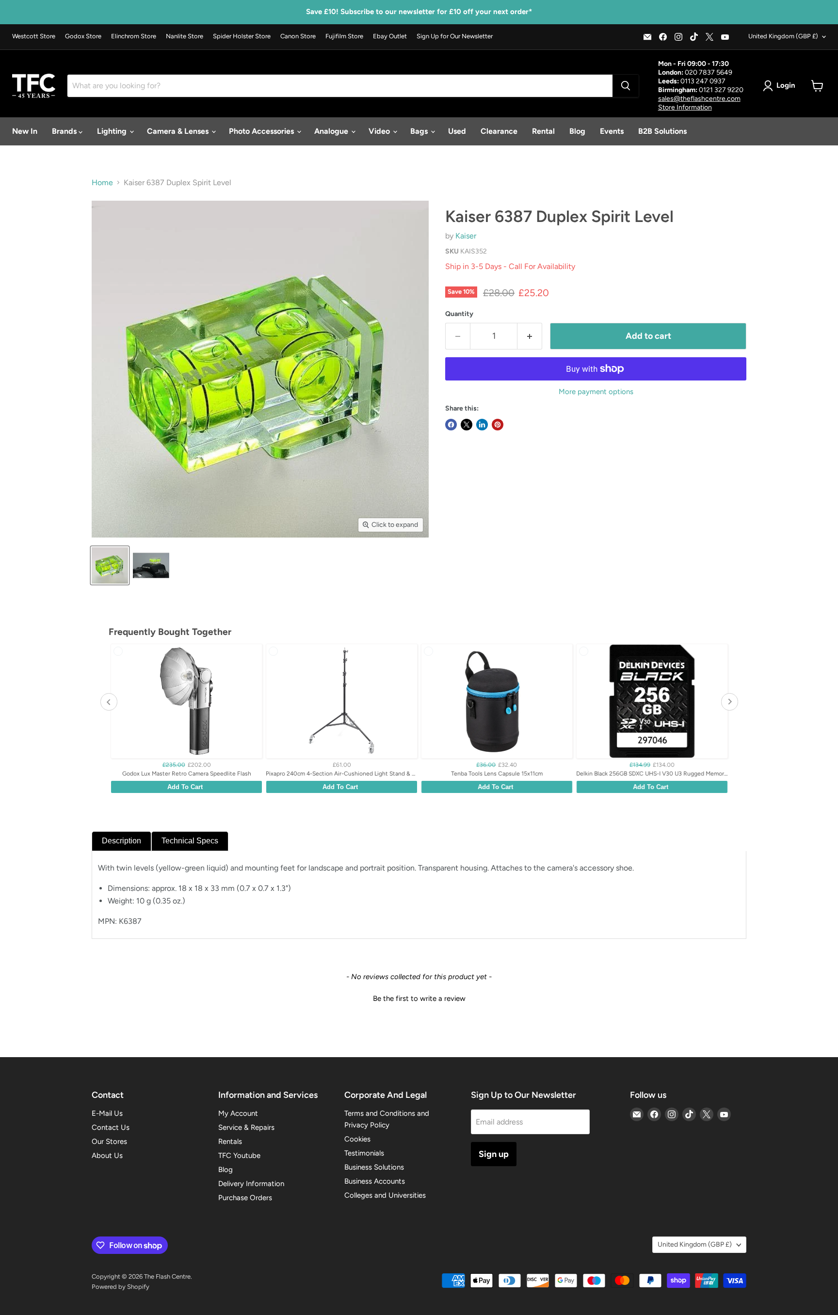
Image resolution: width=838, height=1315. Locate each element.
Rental (543, 131)
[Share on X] (466, 424)
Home (102, 182)
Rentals (230, 1141)
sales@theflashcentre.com (699, 99)
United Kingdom (783, 36)
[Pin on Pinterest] (497, 424)
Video (380, 131)
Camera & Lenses (178, 131)
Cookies (357, 1139)
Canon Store (298, 36)
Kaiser (465, 235)
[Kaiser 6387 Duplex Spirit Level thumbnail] (110, 565)
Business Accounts (374, 1181)
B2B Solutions (662, 131)
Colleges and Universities (385, 1195)
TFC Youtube (239, 1155)
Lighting (113, 131)
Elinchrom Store (133, 36)
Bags (420, 131)
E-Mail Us (107, 1113)
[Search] (625, 86)
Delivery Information (251, 1183)
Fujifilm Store (344, 36)
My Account (238, 1113)
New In (24, 131)
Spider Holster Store (242, 36)
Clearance (499, 131)
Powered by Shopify (120, 1286)
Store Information (685, 107)
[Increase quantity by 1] (529, 336)
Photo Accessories (262, 131)
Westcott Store (33, 36)
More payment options (596, 392)
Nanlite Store (184, 36)
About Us (107, 1155)
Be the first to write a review (419, 998)
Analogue (332, 131)
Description (121, 841)
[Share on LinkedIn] (482, 424)
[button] (419, 997)
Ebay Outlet (390, 36)
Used (457, 131)
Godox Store (83, 36)
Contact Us (110, 1127)
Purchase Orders (245, 1197)
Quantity (459, 314)
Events (612, 131)
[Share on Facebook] (451, 424)
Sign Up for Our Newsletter (455, 36)
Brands (65, 131)
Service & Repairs (246, 1127)
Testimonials (364, 1153)
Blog (577, 131)
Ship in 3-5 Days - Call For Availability (510, 266)
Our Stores (109, 1141)
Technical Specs (189, 841)
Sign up (494, 1154)
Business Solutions (374, 1167)
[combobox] (339, 86)
